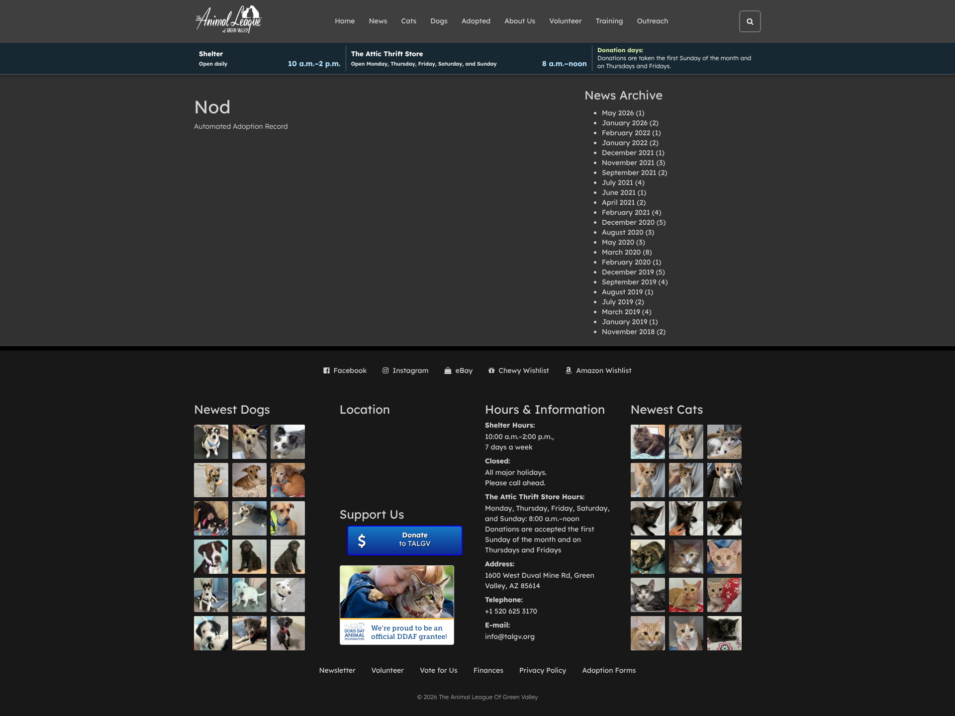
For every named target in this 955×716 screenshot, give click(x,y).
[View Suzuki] (724, 442)
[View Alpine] (249, 633)
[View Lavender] (249, 556)
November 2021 (628, 162)
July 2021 (617, 182)
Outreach (652, 20)
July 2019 (617, 301)
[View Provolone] (648, 633)
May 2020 (618, 242)
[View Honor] (288, 633)
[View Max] (288, 442)
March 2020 (621, 252)
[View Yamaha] (686, 442)
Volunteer (565, 20)
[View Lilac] (288, 556)
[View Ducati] (686, 480)
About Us (519, 20)
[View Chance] (211, 442)
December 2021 (628, 152)
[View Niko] (288, 518)
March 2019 (621, 311)
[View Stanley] (211, 556)
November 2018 (628, 331)
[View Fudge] (648, 442)
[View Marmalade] (686, 633)
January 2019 (624, 321)
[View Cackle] (648, 595)
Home (345, 20)
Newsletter (337, 670)
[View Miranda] (211, 518)
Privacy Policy (543, 670)
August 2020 (623, 232)
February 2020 (626, 262)
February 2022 (626, 132)
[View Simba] (724, 595)
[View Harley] (724, 480)
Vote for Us (439, 670)
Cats (409, 20)
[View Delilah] (648, 556)
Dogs (439, 20)
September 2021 (629, 172)
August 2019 (622, 291)
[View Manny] (288, 595)
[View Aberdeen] (648, 518)
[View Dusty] (249, 518)
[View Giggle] (724, 556)
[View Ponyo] (288, 480)
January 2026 (625, 122)
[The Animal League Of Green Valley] (229, 20)
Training (609, 20)
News (378, 20)
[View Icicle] (211, 633)
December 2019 (628, 272)
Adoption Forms (609, 670)
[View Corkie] (249, 480)
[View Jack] (211, 595)
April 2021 (618, 202)
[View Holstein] (724, 518)
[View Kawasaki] (648, 480)
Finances (488, 670)
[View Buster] (249, 442)
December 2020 (628, 222)
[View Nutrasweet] (724, 633)
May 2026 (618, 112)
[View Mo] (249, 595)
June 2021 (619, 192)
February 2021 (626, 212)
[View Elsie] (686, 595)
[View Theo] (211, 480)
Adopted (476, 20)
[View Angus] (686, 518)
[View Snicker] (686, 556)
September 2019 (629, 281)
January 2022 (625, 142)
